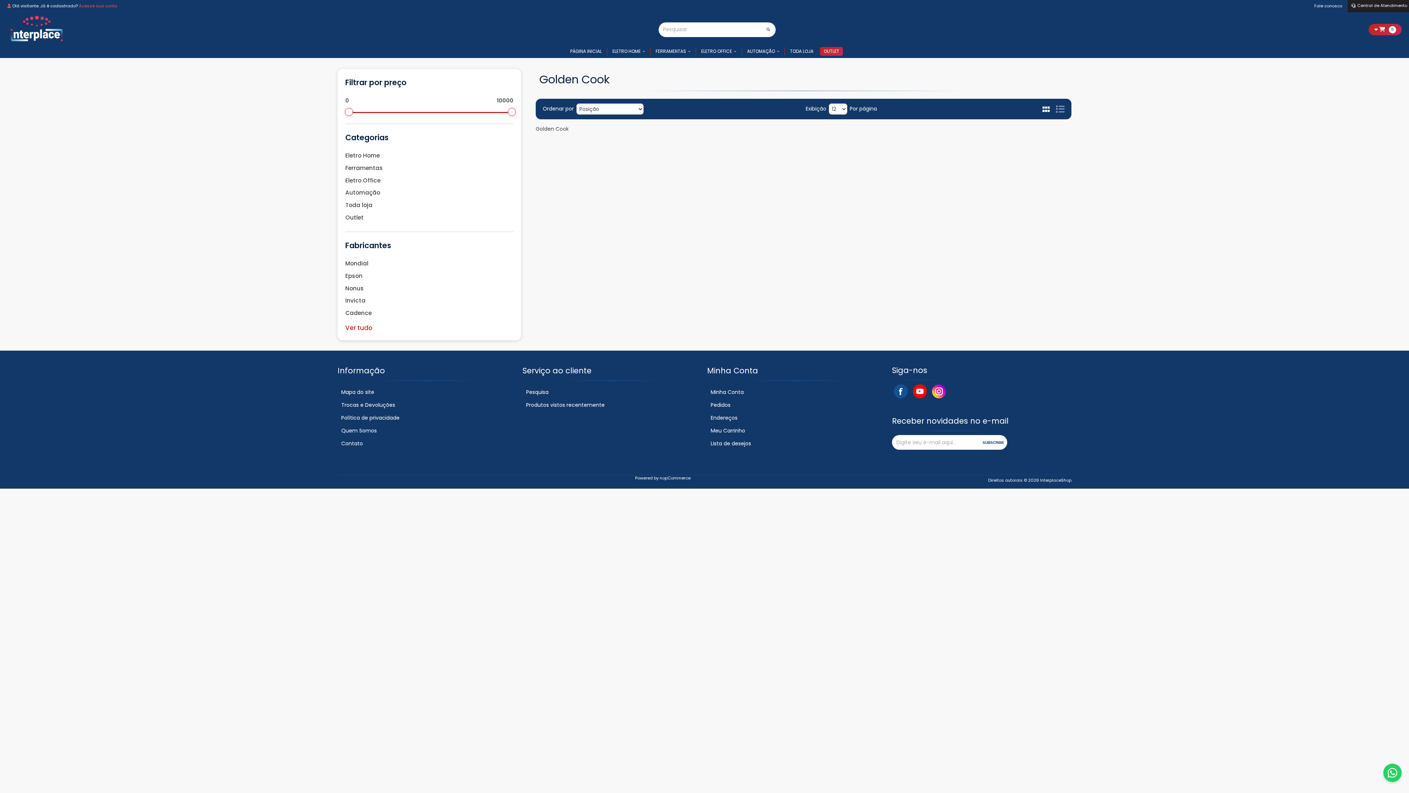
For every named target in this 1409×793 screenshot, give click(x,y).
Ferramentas (671, 51)
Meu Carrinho (728, 430)
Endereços (724, 417)
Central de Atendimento (1382, 5)
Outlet (831, 51)
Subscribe (993, 443)
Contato (352, 443)
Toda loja (801, 51)
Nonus (354, 288)
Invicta (355, 300)
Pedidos (721, 405)
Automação (761, 51)
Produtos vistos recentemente (565, 405)
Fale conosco (1328, 6)
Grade (1046, 109)
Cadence (358, 313)
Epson (354, 276)
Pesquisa (537, 392)
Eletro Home (626, 51)
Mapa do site (357, 392)
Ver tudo (358, 327)
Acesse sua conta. (98, 6)
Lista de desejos (731, 443)
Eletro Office (716, 51)
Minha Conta (727, 392)
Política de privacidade (370, 417)
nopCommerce (675, 478)
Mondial (356, 263)
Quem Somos (359, 430)
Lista (1060, 109)
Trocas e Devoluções (368, 405)
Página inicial (586, 51)
